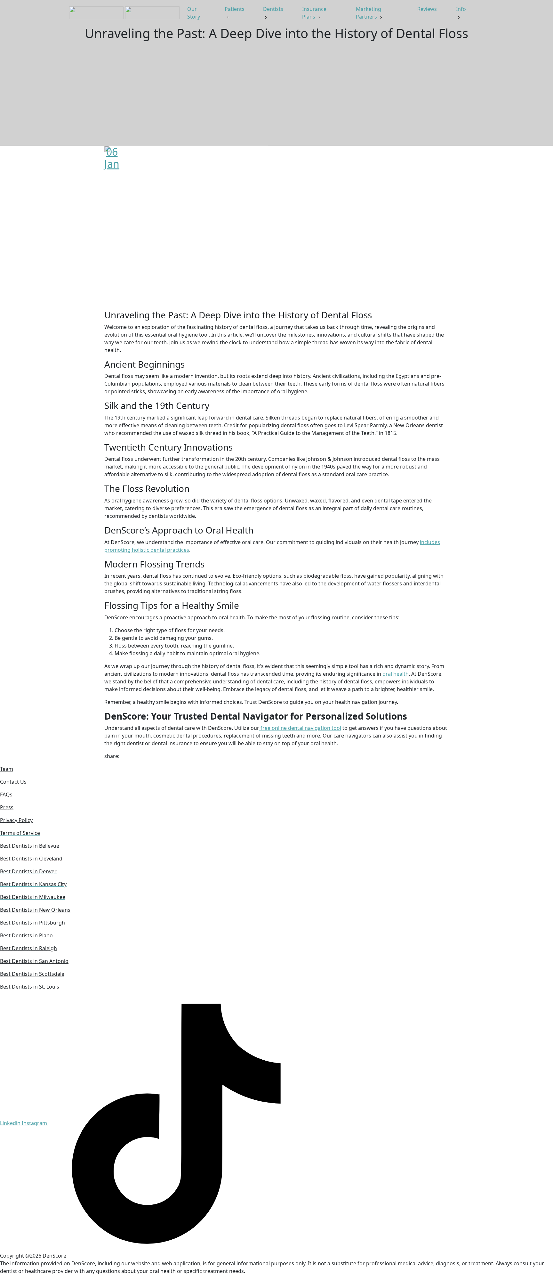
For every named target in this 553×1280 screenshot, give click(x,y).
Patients (234, 8)
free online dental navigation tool (300, 727)
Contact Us (13, 781)
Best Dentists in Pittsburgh (32, 922)
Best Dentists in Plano (26, 935)
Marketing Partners (368, 12)
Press (6, 807)
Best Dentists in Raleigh (28, 948)
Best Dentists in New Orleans (35, 909)
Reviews (427, 8)
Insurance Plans (314, 12)
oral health (395, 673)
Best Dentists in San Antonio (34, 961)
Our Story (194, 12)
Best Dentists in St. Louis (29, 986)
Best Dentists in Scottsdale (32, 973)
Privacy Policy (16, 820)
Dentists (273, 8)
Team (6, 768)
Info (461, 8)
